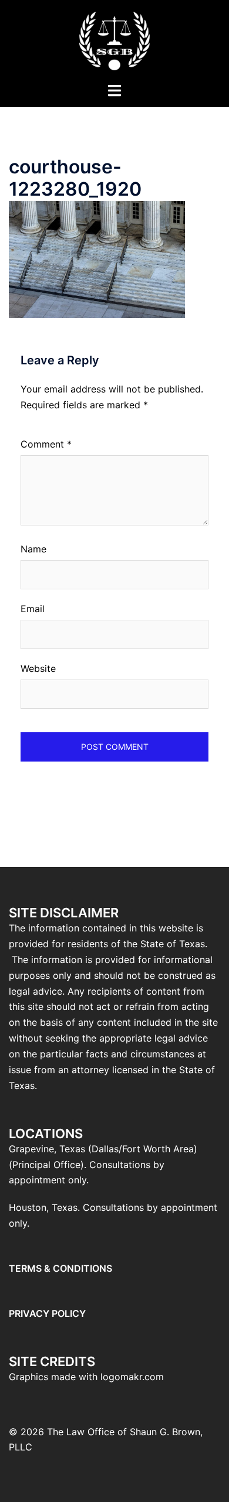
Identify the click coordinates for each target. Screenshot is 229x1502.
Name (33, 549)
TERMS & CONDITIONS (60, 1268)
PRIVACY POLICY (47, 1313)
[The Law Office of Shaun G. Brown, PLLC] (114, 40)
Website (38, 668)
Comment (46, 444)
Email (33, 609)
